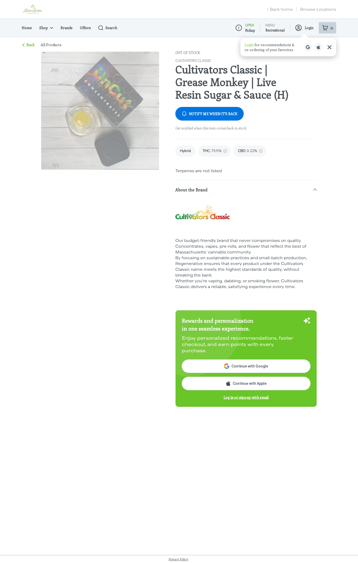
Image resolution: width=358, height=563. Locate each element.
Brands (67, 27)
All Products (51, 45)
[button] (288, 47)
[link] (185, 151)
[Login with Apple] (318, 47)
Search (111, 27)
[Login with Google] (308, 47)
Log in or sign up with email (246, 397)
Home (27, 27)
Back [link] (30, 44)
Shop (43, 27)
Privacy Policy (178, 559)
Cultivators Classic (193, 60)
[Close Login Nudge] (329, 47)
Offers (85, 27)
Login (309, 27)
